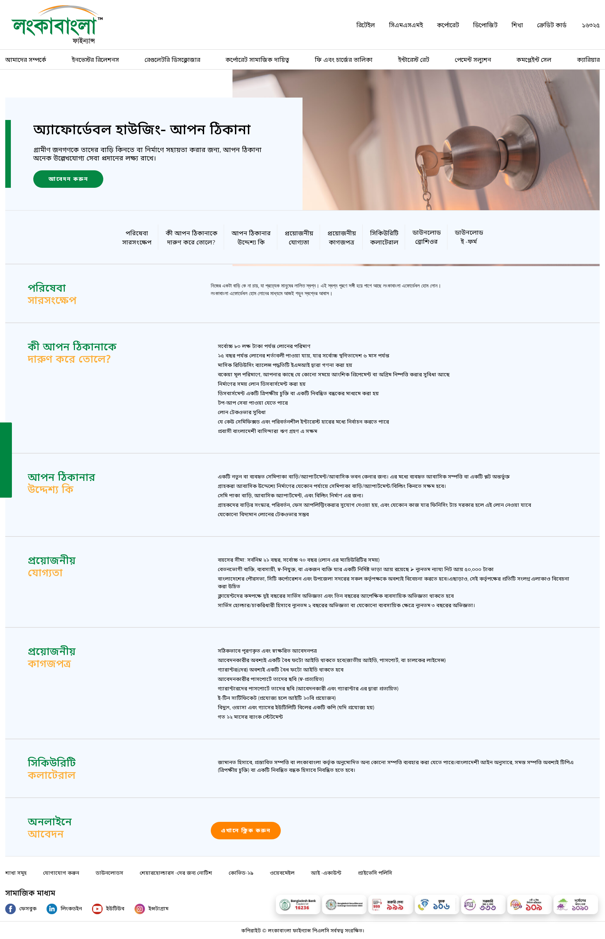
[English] (6, 490)
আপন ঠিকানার (251, 237)
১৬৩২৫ (591, 24)
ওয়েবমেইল (282, 872)
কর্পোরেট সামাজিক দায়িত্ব (257, 59)
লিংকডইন (71, 908)
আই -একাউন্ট (326, 872)
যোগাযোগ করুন (61, 872)
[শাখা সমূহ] (6, 444)
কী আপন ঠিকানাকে (191, 237)
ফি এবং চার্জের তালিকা (344, 59)
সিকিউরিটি (384, 237)
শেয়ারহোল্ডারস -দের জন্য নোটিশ (176, 872)
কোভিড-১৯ (241, 872)
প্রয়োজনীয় (299, 237)
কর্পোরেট (448, 24)
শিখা (517, 24)
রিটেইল (365, 24)
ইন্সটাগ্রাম (158, 908)
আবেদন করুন (68, 179)
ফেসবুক (27, 908)
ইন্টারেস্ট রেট (413, 59)
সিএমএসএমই (406, 24)
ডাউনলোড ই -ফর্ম (469, 236)
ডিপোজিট (485, 24)
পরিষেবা (137, 237)
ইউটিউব (115, 908)
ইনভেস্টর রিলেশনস (95, 59)
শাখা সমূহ (16, 872)
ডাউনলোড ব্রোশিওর (426, 236)
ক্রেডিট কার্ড (551, 24)
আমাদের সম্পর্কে (25, 59)
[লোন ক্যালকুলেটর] (6, 460)
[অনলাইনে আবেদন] (6, 429)
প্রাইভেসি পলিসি (375, 872)
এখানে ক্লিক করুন (246, 830)
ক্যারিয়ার (588, 59)
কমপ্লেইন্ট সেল (533, 59)
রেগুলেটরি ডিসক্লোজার (172, 59)
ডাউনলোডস (109, 872)
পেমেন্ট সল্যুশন (473, 59)
